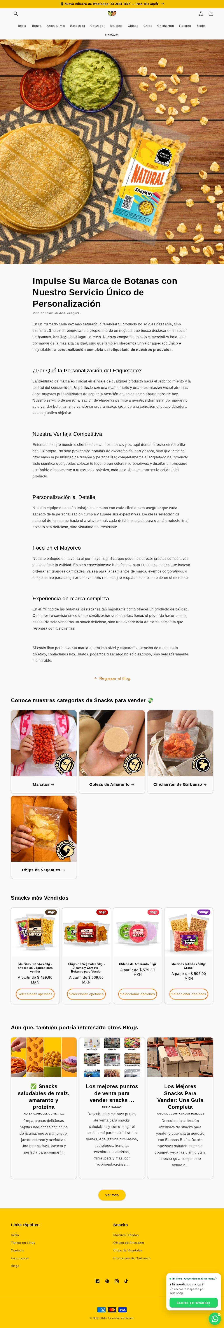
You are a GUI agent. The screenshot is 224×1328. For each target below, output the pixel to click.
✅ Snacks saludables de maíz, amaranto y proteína (44, 1096)
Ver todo (112, 1195)
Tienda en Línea (23, 1242)
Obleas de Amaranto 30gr (137, 964)
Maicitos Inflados (126, 1235)
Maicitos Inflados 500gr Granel (189, 965)
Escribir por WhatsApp (193, 1303)
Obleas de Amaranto (109, 784)
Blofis (103, 1318)
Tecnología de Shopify (121, 1318)
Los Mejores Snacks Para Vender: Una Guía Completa (180, 1096)
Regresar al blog (114, 678)
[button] (16, 13)
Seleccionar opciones (35, 994)
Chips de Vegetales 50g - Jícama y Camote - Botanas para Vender (86, 967)
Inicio (15, 1235)
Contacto (17, 1250)
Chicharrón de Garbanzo (177, 784)
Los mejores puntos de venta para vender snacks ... (112, 1093)
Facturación (20, 1258)
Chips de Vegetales (41, 870)
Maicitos (41, 784)
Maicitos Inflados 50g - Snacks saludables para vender (35, 967)
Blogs (15, 1266)
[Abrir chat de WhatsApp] (215, 1319)
